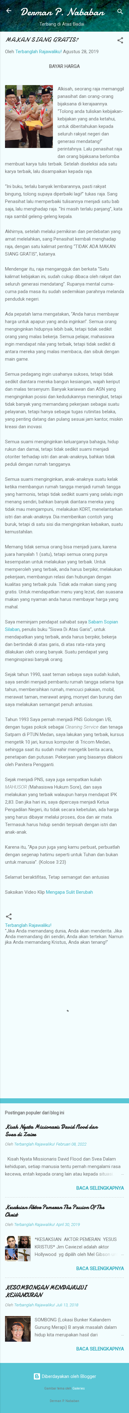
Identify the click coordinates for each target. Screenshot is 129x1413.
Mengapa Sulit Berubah (69, 892)
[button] (120, 41)
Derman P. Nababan (62, 12)
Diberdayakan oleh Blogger (68, 1376)
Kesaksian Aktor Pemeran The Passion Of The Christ (54, 1211)
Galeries (78, 1388)
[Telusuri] (120, 12)
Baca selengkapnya (100, 1188)
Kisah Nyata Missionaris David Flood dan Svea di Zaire (51, 1130)
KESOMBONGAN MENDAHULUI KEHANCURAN (45, 1291)
